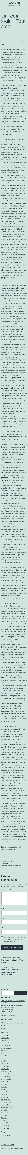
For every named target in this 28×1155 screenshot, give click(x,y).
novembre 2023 (6, 1102)
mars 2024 (4, 1092)
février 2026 (5, 1035)
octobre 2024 (5, 1076)
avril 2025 (4, 1061)
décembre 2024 (6, 1071)
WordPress (19, 1148)
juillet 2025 (4, 1053)
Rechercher (5, 989)
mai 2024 (4, 1087)
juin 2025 (4, 1056)
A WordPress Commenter (9, 1023)
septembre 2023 (6, 1107)
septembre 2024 (6, 1079)
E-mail (3, 918)
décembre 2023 (6, 1099)
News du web (14, 3)
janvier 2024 (5, 1097)
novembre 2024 (6, 1074)
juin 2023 (4, 1115)
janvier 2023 (5, 1128)
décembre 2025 (6, 1040)
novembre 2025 (6, 1043)
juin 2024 (4, 1084)
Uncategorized (16, 865)
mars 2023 (4, 1123)
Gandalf (5, 863)
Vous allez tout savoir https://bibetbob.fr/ (8, 1008)
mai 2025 (4, 1058)
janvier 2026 (5, 1038)
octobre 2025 (5, 1045)
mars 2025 (4, 1063)
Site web (4, 928)
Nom (3, 908)
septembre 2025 (6, 1048)
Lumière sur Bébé (6, 1011)
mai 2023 (4, 1117)
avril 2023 (4, 1120)
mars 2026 (4, 1032)
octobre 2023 (5, 1105)
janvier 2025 (5, 1069)
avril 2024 (4, 1089)
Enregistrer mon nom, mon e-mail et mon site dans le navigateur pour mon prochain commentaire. (15, 939)
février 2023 (5, 1125)
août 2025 (4, 1050)
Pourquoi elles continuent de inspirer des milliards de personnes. (14, 1014)
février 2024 (5, 1094)
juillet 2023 (4, 1112)
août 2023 (4, 1110)
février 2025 (5, 1066)
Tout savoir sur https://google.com (12, 1005)
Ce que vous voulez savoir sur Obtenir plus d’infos (13, 1001)
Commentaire (6, 890)
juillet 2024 (4, 1081)
